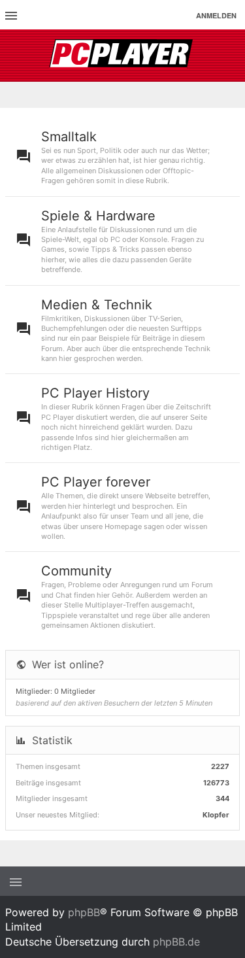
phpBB (84, 912)
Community (76, 571)
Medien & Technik (96, 305)
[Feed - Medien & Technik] (230, 330)
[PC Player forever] (122, 55)
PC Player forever (95, 482)
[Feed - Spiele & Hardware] (230, 241)
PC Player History (95, 393)
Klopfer (216, 814)
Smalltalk (69, 137)
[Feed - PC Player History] (230, 418)
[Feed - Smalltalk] (230, 157)
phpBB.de (176, 941)
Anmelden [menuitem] (216, 15)
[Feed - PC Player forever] (230, 507)
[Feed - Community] (230, 596)
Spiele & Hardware (98, 216)
